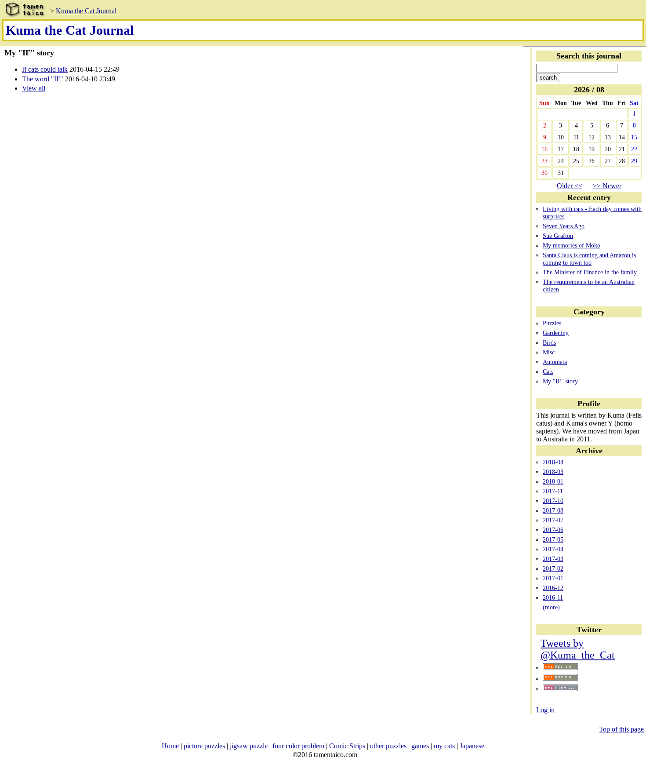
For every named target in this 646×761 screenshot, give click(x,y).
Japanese (472, 746)
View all (33, 88)
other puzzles (388, 746)
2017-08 (553, 510)
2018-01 (553, 481)
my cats (444, 746)
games (420, 746)
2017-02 (553, 568)
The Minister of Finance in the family (590, 272)
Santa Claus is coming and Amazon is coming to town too (589, 258)
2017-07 (553, 520)
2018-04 (553, 462)
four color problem (298, 746)
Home (170, 746)
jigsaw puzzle (249, 746)
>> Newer (607, 185)
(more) (551, 607)
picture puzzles (204, 746)
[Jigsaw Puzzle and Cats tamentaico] (24, 11)
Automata (555, 361)
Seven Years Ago (563, 225)
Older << (569, 185)
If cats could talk (45, 69)
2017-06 (553, 529)
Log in (545, 710)
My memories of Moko (571, 245)
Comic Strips (347, 746)
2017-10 (553, 500)
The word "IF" (42, 79)
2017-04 (553, 549)
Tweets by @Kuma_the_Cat (578, 649)
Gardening (556, 332)
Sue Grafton (558, 235)
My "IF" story (560, 381)
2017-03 (553, 558)
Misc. (549, 352)
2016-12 (553, 587)
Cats (548, 371)
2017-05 (553, 539)
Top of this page (621, 729)
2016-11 (553, 597)
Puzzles (552, 323)
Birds (549, 342)
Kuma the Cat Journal (86, 11)
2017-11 (553, 491)
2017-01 (553, 578)
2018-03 (553, 471)
